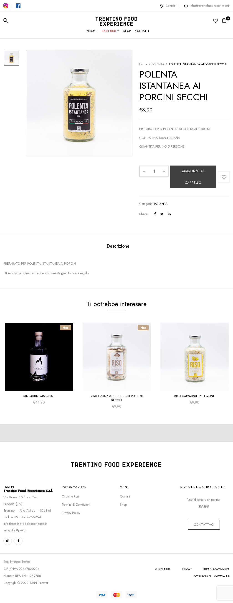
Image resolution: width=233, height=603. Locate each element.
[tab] (118, 246)
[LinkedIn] (169, 214)
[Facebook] (155, 214)
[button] (226, 21)
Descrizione (118, 246)
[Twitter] (161, 214)
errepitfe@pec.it (14, 530)
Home (143, 64)
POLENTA (158, 64)
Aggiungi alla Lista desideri (224, 177)
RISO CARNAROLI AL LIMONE (194, 396)
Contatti (170, 5)
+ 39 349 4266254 (26, 517)
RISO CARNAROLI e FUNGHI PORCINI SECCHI (117, 398)
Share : (144, 214)
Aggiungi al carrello (193, 177)
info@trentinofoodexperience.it (210, 5)
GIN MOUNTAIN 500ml (39, 396)
